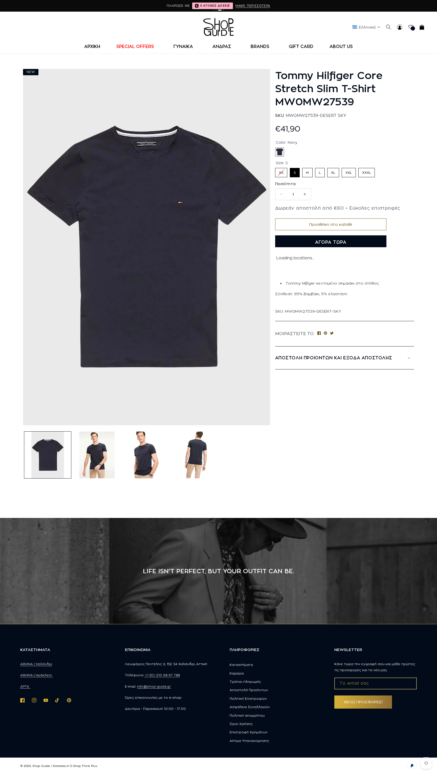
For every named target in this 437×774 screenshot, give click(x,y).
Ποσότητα (285, 184)
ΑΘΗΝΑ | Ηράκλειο (36, 675)
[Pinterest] (325, 333)
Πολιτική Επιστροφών (248, 698)
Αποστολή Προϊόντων (249, 690)
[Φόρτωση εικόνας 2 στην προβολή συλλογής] (97, 455)
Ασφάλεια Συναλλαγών (250, 707)
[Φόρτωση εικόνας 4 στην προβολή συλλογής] (195, 455)
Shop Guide (41, 765)
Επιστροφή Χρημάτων (249, 732)
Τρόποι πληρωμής (245, 681)
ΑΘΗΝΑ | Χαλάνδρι (36, 664)
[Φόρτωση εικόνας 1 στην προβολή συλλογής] (47, 455)
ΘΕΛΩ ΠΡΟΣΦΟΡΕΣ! (363, 702)
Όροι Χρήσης (241, 724)
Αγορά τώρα (330, 242)
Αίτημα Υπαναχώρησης (249, 740)
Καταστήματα (241, 664)
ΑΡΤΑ (25, 686)
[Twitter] (332, 333)
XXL (348, 171)
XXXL (366, 171)
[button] (136, 46)
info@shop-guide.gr (154, 686)
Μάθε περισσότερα (252, 5)
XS (281, 171)
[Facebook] (319, 333)
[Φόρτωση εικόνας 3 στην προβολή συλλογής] (146, 455)
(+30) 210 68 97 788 (162, 675)
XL (333, 171)
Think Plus (89, 765)
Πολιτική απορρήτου (247, 715)
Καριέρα (237, 673)
